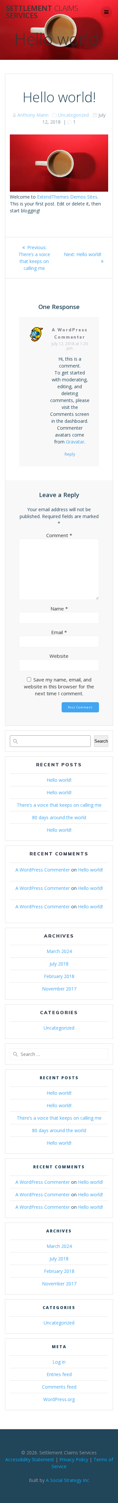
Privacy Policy (73, 1459)
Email (59, 632)
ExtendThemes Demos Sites (67, 197)
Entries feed (59, 1374)
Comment (59, 535)
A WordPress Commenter (42, 870)
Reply (70, 454)
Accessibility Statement (29, 1459)
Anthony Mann (33, 115)
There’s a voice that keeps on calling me (59, 805)
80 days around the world (59, 817)
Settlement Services (42, 12)
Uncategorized (73, 115)
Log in (59, 1362)
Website (59, 656)
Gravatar (75, 442)
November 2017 (59, 989)
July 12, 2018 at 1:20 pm (69, 346)
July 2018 (59, 964)
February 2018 (59, 976)
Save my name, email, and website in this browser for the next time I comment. (59, 686)
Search (101, 741)
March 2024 (59, 951)
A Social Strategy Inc (67, 1480)
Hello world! (59, 780)
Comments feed (59, 1387)
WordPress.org (59, 1399)
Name (59, 608)
